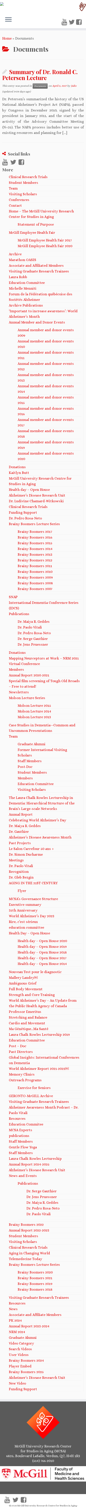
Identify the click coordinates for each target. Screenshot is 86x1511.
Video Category (21, 1343)
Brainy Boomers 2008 (35, 583)
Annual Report (21, 814)
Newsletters (19, 692)
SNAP (13, 597)
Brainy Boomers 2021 (35, 1278)
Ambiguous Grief (22, 983)
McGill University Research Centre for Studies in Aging (47, 1505)
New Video (17, 1383)
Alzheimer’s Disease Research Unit (37, 495)
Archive (15, 254)
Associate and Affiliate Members (35, 1315)
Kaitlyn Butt (19, 473)
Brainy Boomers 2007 (35, 589)
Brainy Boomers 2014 (35, 549)
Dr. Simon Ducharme (26, 854)
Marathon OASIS (22, 260)
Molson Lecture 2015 (34, 705)
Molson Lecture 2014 (34, 711)
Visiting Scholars (23, 194)
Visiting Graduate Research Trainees (39, 271)
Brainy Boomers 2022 (26, 1224)
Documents (40, 86)
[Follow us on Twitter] (72, 22)
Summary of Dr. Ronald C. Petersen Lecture (40, 75)
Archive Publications (26, 305)
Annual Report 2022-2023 (29, 1230)
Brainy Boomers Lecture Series (34, 524)
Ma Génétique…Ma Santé (28, 1029)
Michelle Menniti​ (22, 288)
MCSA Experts (20, 1130)
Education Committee (27, 283)
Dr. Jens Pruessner (33, 644)
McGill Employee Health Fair (32, 232)
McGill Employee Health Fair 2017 (45, 240)
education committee (26, 927)
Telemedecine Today (25, 1259)
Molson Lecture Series (27, 698)
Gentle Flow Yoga (23, 1147)
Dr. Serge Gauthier (33, 639)
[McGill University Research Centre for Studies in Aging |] (43, 6)
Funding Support (23, 512)
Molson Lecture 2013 (34, 717)
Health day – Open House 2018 (42, 952)
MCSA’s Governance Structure (33, 899)
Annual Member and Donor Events (37, 322)
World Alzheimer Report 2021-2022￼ (39, 1069)
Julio (74, 85)
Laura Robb (18, 277)
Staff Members (30, 761)
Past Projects (20, 843)
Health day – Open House (29, 490)
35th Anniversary (23, 910)
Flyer (22, 891)
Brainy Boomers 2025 (26, 1372)
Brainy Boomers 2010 (35, 572)
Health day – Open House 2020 (42, 941)
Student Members (23, 183)
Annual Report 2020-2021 (29, 675)
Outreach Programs (25, 1080)
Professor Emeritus (25, 1012)
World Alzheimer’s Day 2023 (31, 916)
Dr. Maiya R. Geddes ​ (25, 826)
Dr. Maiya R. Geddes (34, 621)
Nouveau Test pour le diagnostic (35, 972)
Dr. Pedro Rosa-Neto (25, 518)
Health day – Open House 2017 (42, 958)
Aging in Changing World (29, 1253)
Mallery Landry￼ (23, 978)
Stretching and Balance (28, 1017)
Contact (15, 205)
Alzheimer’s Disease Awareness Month (40, 837)
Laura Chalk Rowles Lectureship (35, 1159)
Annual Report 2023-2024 (29, 1326)
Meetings (16, 860)
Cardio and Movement (27, 1023)
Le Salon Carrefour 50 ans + (31, 849)
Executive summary (25, 905)
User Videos (19, 1355)
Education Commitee (26, 1124)
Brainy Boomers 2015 (35, 543)
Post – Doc (17, 1046)
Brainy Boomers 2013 (35, 554)
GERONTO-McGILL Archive (31, 1096)
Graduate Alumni (31, 744)
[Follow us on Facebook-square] (79, 22)
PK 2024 (15, 1320)
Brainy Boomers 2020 (35, 1272)
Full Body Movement (26, 989)
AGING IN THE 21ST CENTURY (33, 883)
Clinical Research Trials (28, 177)
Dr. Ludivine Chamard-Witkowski (36, 501)
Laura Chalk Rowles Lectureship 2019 (39, 1034)
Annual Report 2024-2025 (29, 1164)
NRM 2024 (17, 1332)
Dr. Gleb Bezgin (21, 877)
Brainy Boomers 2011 (35, 566)
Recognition (19, 872)
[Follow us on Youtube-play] (65, 22)
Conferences (19, 200)
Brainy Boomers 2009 (35, 577)
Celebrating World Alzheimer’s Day (37, 820)
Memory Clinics (22, 1074)
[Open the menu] (8, 20)
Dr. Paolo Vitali (30, 627)
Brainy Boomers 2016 (35, 537)
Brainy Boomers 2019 (35, 1284)
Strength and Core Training (32, 995)
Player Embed (20, 1366)
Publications (19, 614)
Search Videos (20, 1349)
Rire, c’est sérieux (23, 922)
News (13, 1309)
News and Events (23, 1176)
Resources (17, 1118)
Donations (17, 467)
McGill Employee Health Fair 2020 (45, 246)
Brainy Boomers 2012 (35, 560)
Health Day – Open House (29, 933)
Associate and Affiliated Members (36, 265)
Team (13, 188)
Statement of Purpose (36, 224)
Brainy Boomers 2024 (26, 1360)
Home (7, 38)
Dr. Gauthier (19, 831)
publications (19, 1136)
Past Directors (21, 1052)
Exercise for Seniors (34, 1088)
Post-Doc (25, 767)
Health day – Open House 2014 (42, 964)
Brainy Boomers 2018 (35, 1289)
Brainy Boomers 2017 (35, 532)
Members (16, 669)
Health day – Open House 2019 (42, 947)
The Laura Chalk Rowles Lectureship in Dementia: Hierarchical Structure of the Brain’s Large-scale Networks (42, 803)
